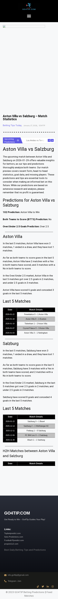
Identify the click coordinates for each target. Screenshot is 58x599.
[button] (29, 16)
